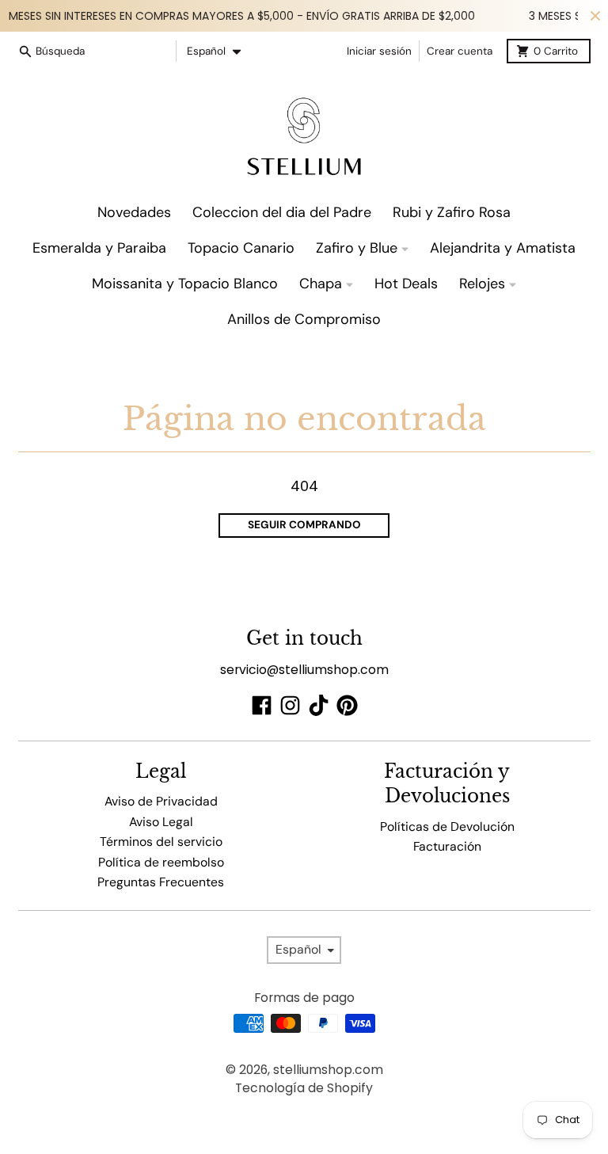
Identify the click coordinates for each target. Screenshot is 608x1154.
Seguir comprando (304, 524)
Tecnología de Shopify (304, 1088)
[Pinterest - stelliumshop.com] (347, 705)
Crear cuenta (459, 51)
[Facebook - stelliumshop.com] (261, 705)
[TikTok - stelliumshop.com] (318, 705)
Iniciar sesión (379, 51)
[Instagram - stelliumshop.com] (290, 705)
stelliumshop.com (328, 1070)
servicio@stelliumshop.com (304, 670)
